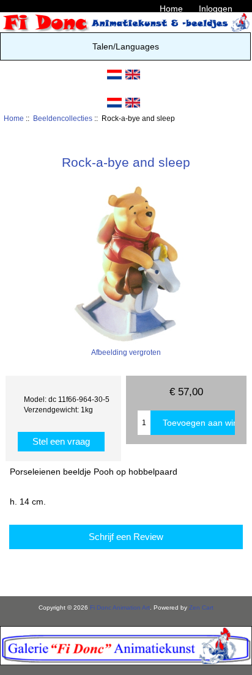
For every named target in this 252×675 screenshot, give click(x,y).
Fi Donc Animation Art (120, 607)
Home (171, 8)
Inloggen (215, 8)
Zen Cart (201, 607)
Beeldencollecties (62, 118)
